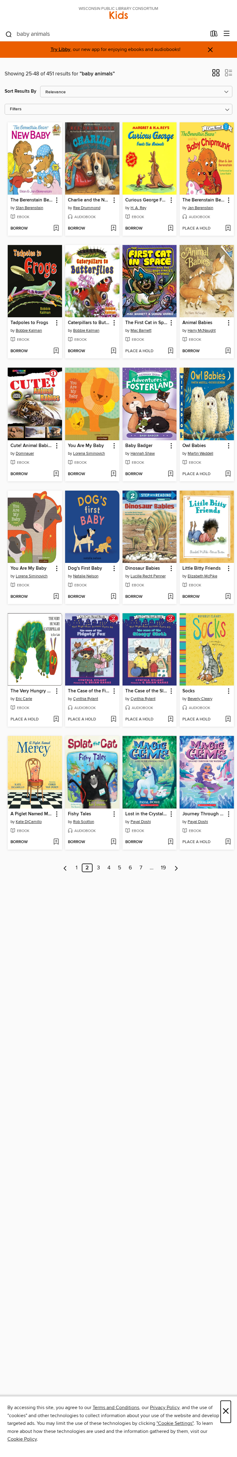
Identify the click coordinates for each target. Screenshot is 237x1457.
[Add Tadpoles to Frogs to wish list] (56, 351)
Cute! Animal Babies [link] (31, 446)
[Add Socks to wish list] (228, 720)
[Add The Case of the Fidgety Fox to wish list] (113, 720)
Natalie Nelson (85, 576)
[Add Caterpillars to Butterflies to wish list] (113, 351)
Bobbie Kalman (29, 330)
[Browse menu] (226, 34)
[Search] (9, 34)
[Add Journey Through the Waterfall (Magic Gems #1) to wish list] (228, 842)
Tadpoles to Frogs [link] (29, 323)
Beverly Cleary (200, 698)
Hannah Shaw (143, 453)
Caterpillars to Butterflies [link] (89, 323)
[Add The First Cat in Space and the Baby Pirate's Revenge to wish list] (170, 351)
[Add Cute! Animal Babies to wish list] (56, 474)
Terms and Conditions (116, 1407)
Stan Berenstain (29, 207)
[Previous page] (65, 868)
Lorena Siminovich (89, 453)
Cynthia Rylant (85, 698)
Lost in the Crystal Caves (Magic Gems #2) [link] (146, 814)
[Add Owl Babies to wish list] (228, 474)
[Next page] (176, 868)
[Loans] (214, 34)
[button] (216, 75)
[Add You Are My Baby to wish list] (113, 474)
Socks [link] (188, 691)
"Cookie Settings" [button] (174, 1423)
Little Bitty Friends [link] (201, 568)
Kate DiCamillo (29, 821)
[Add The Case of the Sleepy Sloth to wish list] (170, 720)
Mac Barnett (141, 330)
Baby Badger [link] (138, 446)
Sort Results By (20, 91)
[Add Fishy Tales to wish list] (113, 842)
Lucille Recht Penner (148, 576)
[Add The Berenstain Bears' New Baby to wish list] (56, 229)
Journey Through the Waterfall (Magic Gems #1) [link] (203, 814)
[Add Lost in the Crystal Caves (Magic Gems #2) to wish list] (170, 842)
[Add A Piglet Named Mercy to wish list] (56, 842)
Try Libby (60, 49)
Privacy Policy (164, 1407)
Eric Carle (24, 698)
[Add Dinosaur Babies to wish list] (170, 597)
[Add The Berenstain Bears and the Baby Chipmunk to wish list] (228, 229)
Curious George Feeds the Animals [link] (146, 200)
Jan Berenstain (200, 207)
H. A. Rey (138, 207)
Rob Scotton (83, 821)
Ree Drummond (86, 207)
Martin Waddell (200, 453)
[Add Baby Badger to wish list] (170, 474)
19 (163, 867)
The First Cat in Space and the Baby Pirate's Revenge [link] (146, 323)
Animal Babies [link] (197, 323)
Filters (16, 109)
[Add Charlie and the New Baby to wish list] (113, 229)
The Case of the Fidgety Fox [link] (89, 691)
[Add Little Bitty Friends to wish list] (228, 597)
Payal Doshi (141, 821)
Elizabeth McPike (202, 576)
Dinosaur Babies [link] (142, 568)
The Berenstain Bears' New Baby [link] (31, 200)
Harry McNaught (202, 330)
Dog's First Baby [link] (85, 568)
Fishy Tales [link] (79, 814)
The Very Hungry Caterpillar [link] (31, 691)
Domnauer (25, 453)
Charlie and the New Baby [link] (89, 200)
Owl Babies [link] (194, 446)
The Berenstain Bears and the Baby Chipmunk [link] (203, 200)
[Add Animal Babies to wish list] (228, 351)
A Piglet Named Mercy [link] (31, 814)
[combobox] (105, 34)
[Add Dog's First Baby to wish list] (113, 597)
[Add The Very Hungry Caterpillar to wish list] (56, 720)
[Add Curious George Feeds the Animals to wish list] (170, 229)
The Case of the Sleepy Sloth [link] (146, 691)
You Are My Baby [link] (86, 446)
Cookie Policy (22, 1439)
